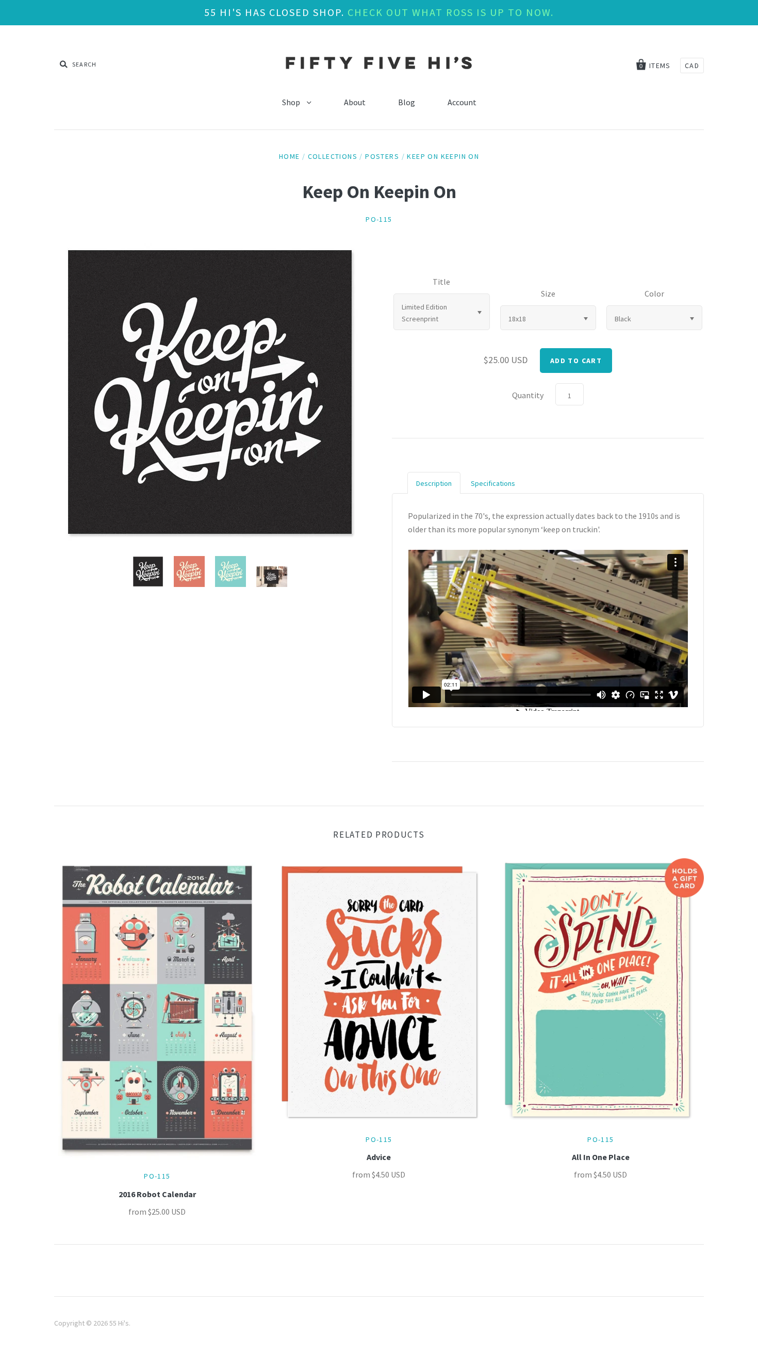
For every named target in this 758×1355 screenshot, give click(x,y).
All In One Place (601, 1157)
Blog (406, 102)
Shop (292, 102)
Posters (382, 156)
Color (654, 293)
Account (462, 102)
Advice (379, 1157)
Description (434, 483)
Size (548, 293)
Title (441, 281)
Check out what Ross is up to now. (451, 12)
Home (289, 156)
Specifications (493, 483)
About (355, 102)
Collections (332, 156)
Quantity (527, 395)
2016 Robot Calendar (157, 1194)
